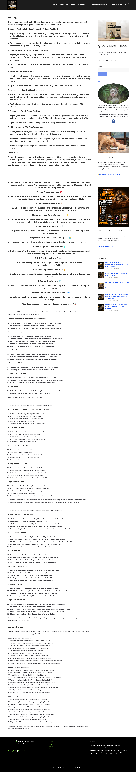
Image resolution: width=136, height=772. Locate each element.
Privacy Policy (12, 751)
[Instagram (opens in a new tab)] (128, 4)
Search (100, 66)
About (51, 746)
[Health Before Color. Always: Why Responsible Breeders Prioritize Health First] (101, 307)
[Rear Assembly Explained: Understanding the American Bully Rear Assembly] (101, 265)
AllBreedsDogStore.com (107, 246)
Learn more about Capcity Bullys (109, 174)
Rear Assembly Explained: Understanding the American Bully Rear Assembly (116, 264)
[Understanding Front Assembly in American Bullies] (101, 275)
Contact (51, 749)
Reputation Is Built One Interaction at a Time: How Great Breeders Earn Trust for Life (117, 296)
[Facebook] (113, 121)
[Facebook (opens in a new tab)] (125, 4)
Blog (50, 744)
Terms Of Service (23, 751)
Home (51, 741)
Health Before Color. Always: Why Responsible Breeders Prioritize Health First (116, 306)
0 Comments (116, 268)
